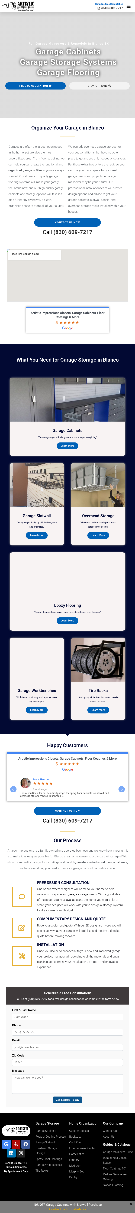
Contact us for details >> (67, 1209)
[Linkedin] (11, 1153)
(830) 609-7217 (72, 232)
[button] (128, 6)
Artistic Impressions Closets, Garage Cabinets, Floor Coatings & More (67, 758)
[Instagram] (21, 1153)
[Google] (6, 1144)
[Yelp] (16, 1144)
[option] (68, 787)
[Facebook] (25, 1144)
